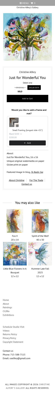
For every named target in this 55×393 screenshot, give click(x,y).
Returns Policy (10, 334)
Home (6, 299)
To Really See (37, 172)
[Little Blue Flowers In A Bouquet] (15, 254)
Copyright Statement (13, 341)
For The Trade (36, 180)
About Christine (16, 180)
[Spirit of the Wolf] (40, 221)
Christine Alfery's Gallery (27, 7)
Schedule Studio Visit (13, 326)
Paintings (7, 307)
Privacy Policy (9, 338)
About (6, 303)
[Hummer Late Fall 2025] (40, 254)
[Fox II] (15, 221)
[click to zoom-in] (47, 18)
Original (20, 87)
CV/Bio (6, 311)
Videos (6, 330)
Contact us (27, 184)
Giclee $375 (34, 87)
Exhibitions (8, 314)
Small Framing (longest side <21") (27, 130)
